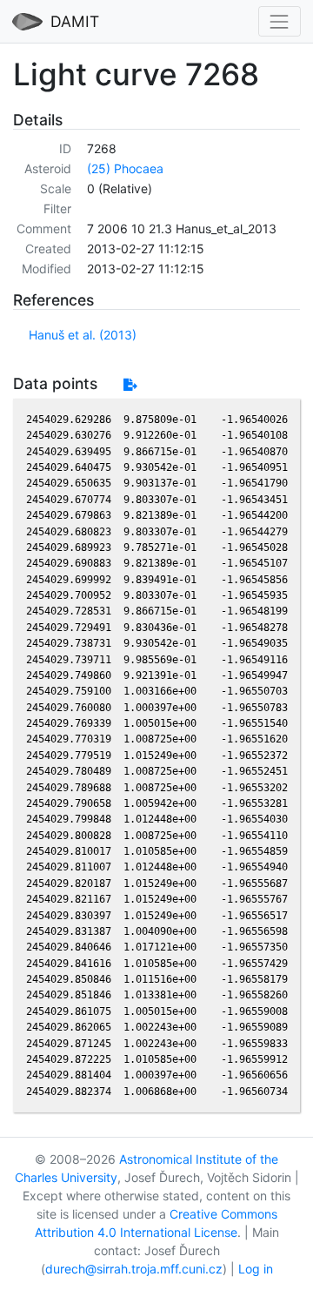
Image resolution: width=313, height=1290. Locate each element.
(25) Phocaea (125, 168)
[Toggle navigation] (279, 21)
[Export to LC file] (130, 384)
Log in (255, 1268)
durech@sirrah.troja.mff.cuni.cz (134, 1268)
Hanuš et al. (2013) (83, 334)
